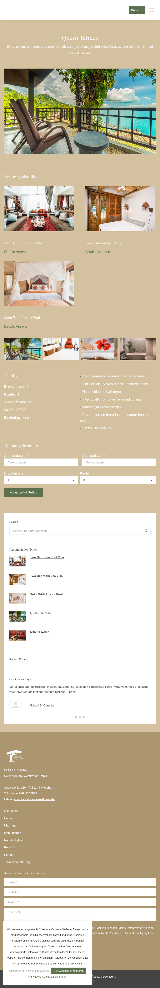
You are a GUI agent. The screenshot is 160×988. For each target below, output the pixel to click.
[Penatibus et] (22, 349)
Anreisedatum (16, 456)
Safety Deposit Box (97, 428)
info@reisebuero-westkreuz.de (34, 799)
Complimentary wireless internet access (113, 376)
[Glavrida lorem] (99, 349)
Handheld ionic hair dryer (101, 392)
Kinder (85, 473)
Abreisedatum (94, 456)
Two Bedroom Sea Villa (103, 242)
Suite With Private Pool (22, 317)
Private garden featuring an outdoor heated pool (114, 417)
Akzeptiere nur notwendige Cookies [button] (29, 970)
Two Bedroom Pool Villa (23, 242)
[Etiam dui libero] (138, 349)
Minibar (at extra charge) (101, 407)
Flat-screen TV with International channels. (115, 384)
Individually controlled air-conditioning (111, 399)
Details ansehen (16, 252)
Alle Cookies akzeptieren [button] (69, 970)
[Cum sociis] (61, 349)
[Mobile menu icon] (152, 10)
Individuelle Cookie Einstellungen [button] (47, 976)
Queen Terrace (40, 613)
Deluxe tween (39, 631)
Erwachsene (13, 473)
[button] (76, 717)
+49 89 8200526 (26, 793)
